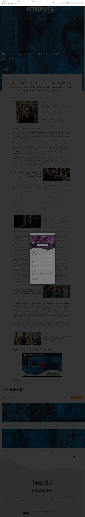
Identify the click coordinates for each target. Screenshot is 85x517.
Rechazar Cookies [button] (65, 2)
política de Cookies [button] (17, 3)
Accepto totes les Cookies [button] (77, 2)
